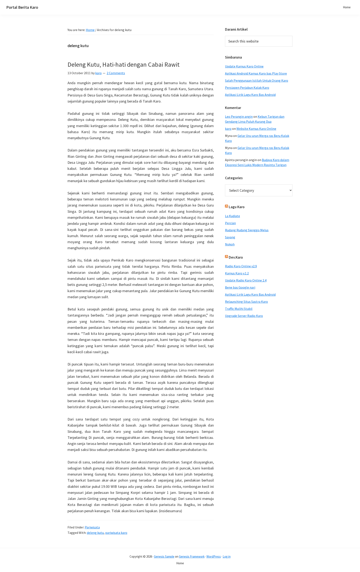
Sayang (230, 237)
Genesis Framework (192, 556)
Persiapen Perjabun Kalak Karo (247, 87)
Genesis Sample (164, 556)
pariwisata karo (116, 533)
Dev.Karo (236, 257)
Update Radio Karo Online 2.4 (245, 280)
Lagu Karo (237, 206)
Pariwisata (92, 527)
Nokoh (230, 244)
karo (228, 128)
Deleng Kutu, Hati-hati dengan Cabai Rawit (124, 64)
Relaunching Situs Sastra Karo (246, 301)
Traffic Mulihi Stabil (238, 309)
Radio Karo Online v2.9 (241, 266)
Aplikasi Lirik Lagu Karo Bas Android (250, 95)
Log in (227, 556)
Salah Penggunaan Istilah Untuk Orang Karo (256, 80)
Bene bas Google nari (240, 287)
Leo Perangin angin (239, 116)
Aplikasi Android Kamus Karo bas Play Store (256, 73)
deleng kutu (95, 533)
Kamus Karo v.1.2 (237, 273)
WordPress (213, 556)
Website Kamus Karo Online (256, 128)
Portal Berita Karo (22, 7)
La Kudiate (232, 216)
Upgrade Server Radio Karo (244, 316)
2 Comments (116, 73)
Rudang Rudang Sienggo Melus (247, 230)
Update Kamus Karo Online (244, 66)
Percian (230, 223)
